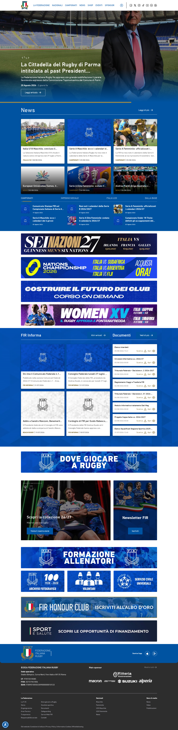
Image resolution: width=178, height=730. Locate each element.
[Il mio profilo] (121, 5)
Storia (23, 705)
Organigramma (26, 708)
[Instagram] (139, 5)
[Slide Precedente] (22, 57)
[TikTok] (143, 5)
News (98, 714)
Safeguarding (46, 711)
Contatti (43, 718)
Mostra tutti (149, 667)
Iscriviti (135, 531)
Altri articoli (96, 335)
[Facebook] (130, 5)
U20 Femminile (101, 711)
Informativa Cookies (64, 727)
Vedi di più (144, 335)
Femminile (100, 705)
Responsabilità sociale (29, 718)
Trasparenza (25, 714)
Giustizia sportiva (47, 705)
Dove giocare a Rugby (49, 702)
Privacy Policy (51, 727)
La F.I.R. (24, 702)
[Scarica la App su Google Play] (154, 653)
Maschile (99, 702)
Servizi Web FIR (47, 714)
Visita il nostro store (40, 531)
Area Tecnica (25, 711)
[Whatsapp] (155, 5)
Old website (25, 727)
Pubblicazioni (151, 708)
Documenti (45, 708)
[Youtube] (147, 5)
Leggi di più (144, 110)
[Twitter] (135, 5)
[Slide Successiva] (28, 57)
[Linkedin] (151, 5)
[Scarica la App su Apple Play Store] (147, 653)
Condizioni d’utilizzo (37, 727)
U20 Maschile (101, 708)
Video (149, 705)
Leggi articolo (31, 92)
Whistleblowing (77, 727)
